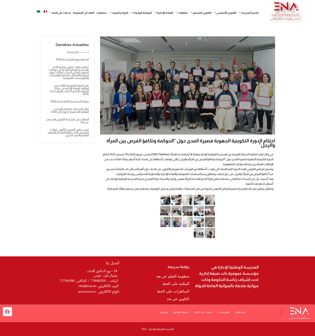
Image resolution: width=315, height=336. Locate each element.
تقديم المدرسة (250, 12)
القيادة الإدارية (164, 12)
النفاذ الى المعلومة (83, 12)
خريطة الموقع (181, 312)
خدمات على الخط (203, 312)
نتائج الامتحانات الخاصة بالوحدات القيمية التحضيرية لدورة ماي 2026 (70, 110)
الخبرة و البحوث (119, 12)
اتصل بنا (164, 312)
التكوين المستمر (201, 12)
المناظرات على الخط (173, 291)
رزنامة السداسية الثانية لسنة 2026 (69, 101)
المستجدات (224, 312)
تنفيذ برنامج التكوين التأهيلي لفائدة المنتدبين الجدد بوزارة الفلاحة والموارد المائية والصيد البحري (68, 132)
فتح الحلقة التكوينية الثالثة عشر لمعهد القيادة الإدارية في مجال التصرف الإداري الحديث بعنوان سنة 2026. (69, 89)
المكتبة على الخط (175, 284)
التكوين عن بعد (178, 299)
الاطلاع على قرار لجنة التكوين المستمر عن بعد (67, 120)
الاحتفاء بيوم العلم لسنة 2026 (72, 59)
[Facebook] (7, 311)
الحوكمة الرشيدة (142, 12)
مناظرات (183, 12)
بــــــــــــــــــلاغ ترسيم (78, 51)
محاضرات (101, 12)
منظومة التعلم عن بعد (172, 276)
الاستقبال (240, 312)
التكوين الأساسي (226, 12)
